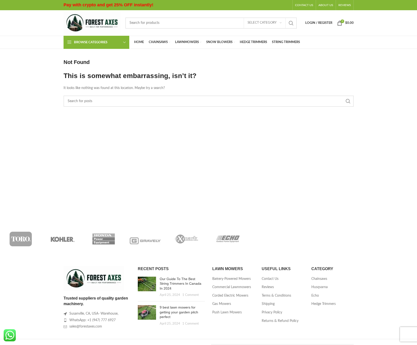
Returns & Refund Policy (280, 321)
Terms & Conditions (276, 295)
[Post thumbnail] (147, 287)
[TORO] (20, 239)
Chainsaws (319, 279)
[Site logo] (92, 23)
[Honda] (103, 239)
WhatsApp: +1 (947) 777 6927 (92, 320)
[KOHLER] (62, 239)
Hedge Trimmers (323, 304)
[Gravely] (145, 239)
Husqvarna (319, 287)
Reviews (268, 287)
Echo (315, 295)
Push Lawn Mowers (227, 312)
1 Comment (190, 294)
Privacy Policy (272, 312)
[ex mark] (186, 239)
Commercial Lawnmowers (231, 287)
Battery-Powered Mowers (231, 279)
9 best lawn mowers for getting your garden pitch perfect (179, 312)
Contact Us (270, 279)
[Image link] (94, 278)
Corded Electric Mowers (230, 295)
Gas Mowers (221, 304)
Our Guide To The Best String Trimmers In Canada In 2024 (180, 283)
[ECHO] (228, 239)
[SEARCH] (291, 23)
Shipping (268, 304)
